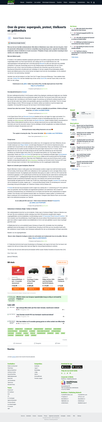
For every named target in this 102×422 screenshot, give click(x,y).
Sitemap (79, 415)
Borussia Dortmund (29, 116)
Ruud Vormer (37, 156)
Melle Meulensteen (12, 376)
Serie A (36, 374)
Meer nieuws (75, 57)
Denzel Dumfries (12, 374)
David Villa (44, 78)
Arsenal (24, 92)
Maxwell (42, 63)
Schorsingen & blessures (48, 2)
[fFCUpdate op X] (67, 373)
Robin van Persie (26, 154)
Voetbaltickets (81, 2)
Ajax (9, 408)
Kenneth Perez (11, 384)
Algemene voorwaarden (54, 415)
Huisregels (63, 415)
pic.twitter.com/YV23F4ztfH (38, 202)
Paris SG (33, 333)
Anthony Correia (12, 372)
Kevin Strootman (32, 160)
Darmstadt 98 (19, 335)
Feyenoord (10, 390)
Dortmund (11, 333)
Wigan (63, 333)
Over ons (23, 415)
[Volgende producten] (66, 278)
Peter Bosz (10, 368)
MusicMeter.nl (81, 398)
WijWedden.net (65, 401)
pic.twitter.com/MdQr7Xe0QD (40, 110)
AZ (8, 396)
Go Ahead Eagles (12, 404)
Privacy (45, 415)
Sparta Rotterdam (12, 400)
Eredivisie (37, 366)
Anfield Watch (64, 403)
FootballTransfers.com (67, 394)
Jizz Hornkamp (11, 380)
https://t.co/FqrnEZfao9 (37, 85)
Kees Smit (10, 378)
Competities (29, 2)
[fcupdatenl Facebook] (62, 373)
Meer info (74, 119)
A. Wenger (32, 331)
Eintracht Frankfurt (59, 216)
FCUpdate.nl (64, 396)
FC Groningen (11, 398)
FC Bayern (18, 333)
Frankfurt (50, 333)
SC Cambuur (11, 392)
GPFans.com (81, 396)
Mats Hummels (19, 120)
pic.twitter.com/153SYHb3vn (54, 133)
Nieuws (22, 2)
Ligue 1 (36, 368)
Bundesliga (37, 370)
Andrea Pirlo (16, 78)
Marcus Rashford (12, 370)
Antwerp (33, 335)
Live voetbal (37, 2)
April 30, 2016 (44, 88)
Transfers (59, 2)
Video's (65, 2)
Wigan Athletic (24, 145)
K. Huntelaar (28, 328)
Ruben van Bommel (12, 366)
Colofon (68, 415)
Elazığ (27, 335)
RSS (74, 415)
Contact (34, 415)
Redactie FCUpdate (18, 38)
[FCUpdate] (11, 2)
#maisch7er (56, 201)
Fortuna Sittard (11, 402)
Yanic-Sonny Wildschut (43, 331)
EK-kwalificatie (38, 376)
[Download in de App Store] (66, 367)
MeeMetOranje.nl (82, 403)
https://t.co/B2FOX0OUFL (39, 238)
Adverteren (28, 415)
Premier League (38, 378)
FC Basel (9, 188)
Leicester (10, 335)
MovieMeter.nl (64, 398)
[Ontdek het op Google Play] (77, 367)
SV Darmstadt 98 (47, 216)
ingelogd (14, 356)
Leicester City (56, 180)
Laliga (36, 372)
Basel (57, 333)
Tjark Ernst (10, 382)
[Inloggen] (93, 2)
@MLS (25, 84)
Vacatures (40, 415)
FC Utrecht (10, 406)
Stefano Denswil (26, 156)
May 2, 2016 (44, 241)
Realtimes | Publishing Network (51, 419)
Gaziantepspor (63, 154)
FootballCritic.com (82, 394)
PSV (9, 394)
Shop (88, 2)
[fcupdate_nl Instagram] (64, 373)
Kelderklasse (72, 2)
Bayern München (39, 120)
